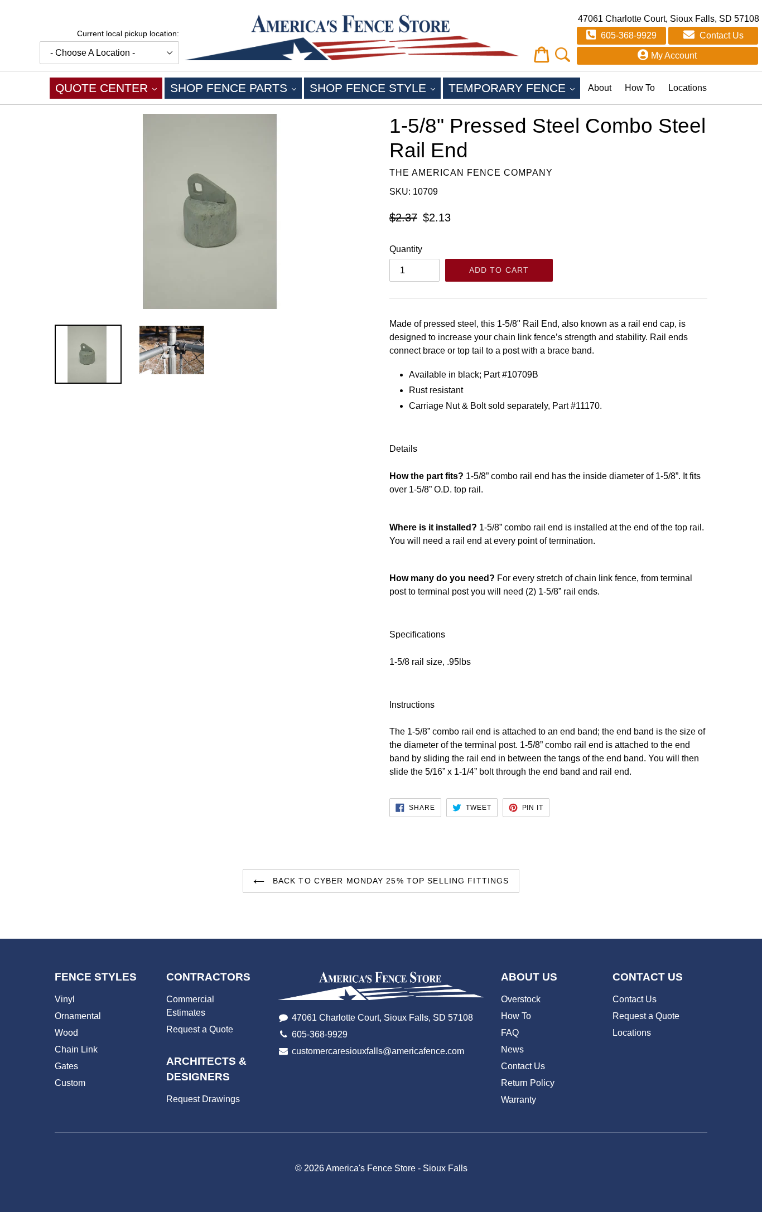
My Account (674, 55)
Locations (687, 88)
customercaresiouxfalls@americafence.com (378, 1051)
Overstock (521, 999)
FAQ (510, 1032)
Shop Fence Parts (236, 87)
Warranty (518, 1099)
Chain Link (76, 1049)
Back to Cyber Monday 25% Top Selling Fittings (389, 880)
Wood (66, 1032)
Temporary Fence (514, 87)
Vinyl (65, 999)
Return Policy (527, 1083)
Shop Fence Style (375, 87)
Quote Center (108, 87)
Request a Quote (199, 1029)
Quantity (405, 249)
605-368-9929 (628, 35)
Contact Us (720, 35)
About (599, 88)
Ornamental (78, 1016)
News (512, 1049)
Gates (66, 1066)
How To (640, 88)
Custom (70, 1083)
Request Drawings (203, 1099)
